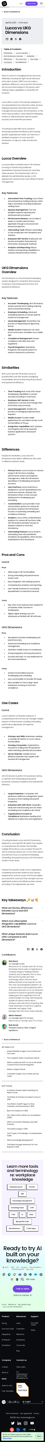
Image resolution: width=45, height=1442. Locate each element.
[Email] (7, 39)
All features (6, 1340)
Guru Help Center (34, 1324)
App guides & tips (24, 1304)
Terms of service (12, 1413)
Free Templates (8, 1391)
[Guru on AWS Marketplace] (22, 1390)
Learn (18, 1323)
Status (33, 1330)
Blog (18, 1351)
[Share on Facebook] (20, 39)
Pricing (4, 1323)
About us (5, 1372)
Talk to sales (31, 3)
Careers (5, 1367)
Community (20, 1345)
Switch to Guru (7, 1386)
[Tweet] (16, 39)
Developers (20, 1340)
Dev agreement (26, 1413)
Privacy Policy (7, 1438)
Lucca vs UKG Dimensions (12, 1307)
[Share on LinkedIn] (11, 39)
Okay (39, 1436)
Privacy (36, 1413)
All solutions (6, 1345)
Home (4, 1304)
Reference (12, 1304)
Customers (20, 1329)
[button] (41, 3)
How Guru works (8, 1329)
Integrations (6, 1334)
